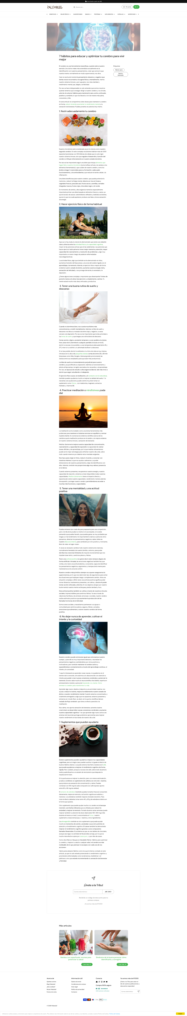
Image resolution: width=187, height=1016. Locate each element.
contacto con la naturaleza (97, 376)
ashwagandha (66, 821)
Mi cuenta (128, 7)
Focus (91, 815)
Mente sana (118, 70)
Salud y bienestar (121, 74)
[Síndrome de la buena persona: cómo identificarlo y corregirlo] (111, 942)
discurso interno (70, 542)
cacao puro (84, 836)
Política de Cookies (114, 1014)
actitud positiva (71, 559)
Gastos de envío (76, 982)
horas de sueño (67, 336)
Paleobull (54, 1006)
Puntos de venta (52, 992)
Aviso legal (74, 987)
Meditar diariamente (75, 476)
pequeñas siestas (82, 354)
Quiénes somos (51, 982)
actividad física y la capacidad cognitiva (89, 244)
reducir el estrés (71, 104)
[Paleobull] (55, 7)
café (104, 765)
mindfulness (92, 390)
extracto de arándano (68, 792)
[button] (136, 7)
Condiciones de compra (78, 984)
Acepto (180, 1014)
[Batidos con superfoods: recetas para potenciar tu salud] (76, 942)
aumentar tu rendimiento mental (89, 104)
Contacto (74, 992)
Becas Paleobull (51, 989)
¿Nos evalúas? (51, 987)
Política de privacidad (77, 989)
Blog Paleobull (51, 984)
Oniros (74, 383)
